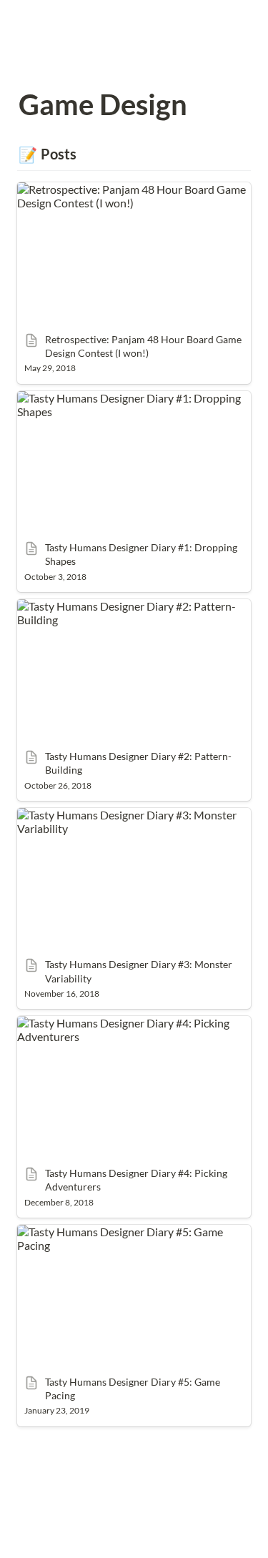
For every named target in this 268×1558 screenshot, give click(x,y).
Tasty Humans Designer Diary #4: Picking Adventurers (117, 1029)
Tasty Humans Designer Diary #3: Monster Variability (121, 821)
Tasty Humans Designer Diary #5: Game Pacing (132, 1231)
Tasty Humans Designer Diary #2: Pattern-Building (120, 612)
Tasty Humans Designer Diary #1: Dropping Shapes (123, 404)
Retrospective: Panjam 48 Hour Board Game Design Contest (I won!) (125, 195)
